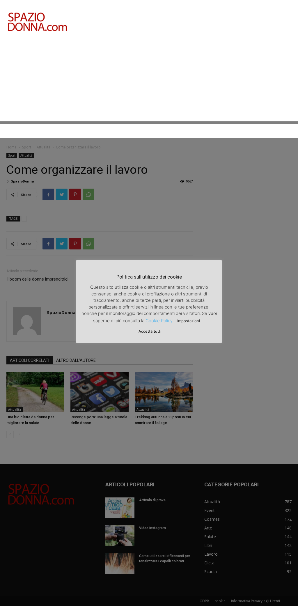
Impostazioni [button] (188, 320)
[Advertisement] (149, 80)
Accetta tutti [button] (150, 331)
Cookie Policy (159, 320)
